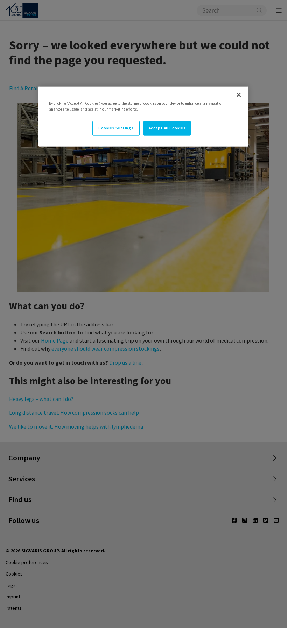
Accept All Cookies (167, 128)
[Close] (238, 95)
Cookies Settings (115, 128)
